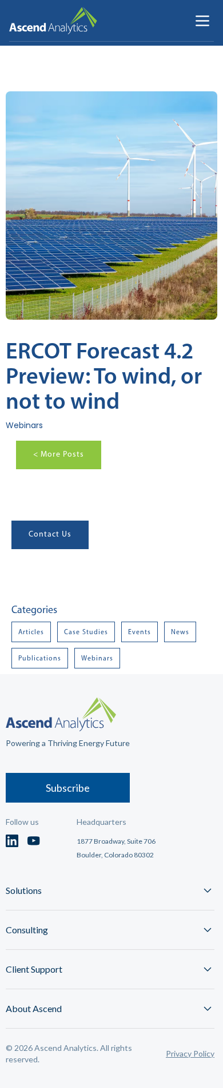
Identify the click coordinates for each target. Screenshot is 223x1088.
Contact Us (50, 534)
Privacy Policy (190, 1053)
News (180, 632)
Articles (31, 632)
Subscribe (68, 787)
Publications (39, 658)
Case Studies (86, 632)
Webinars (97, 658)
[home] (53, 21)
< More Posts (58, 454)
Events (139, 632)
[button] (202, 20)
